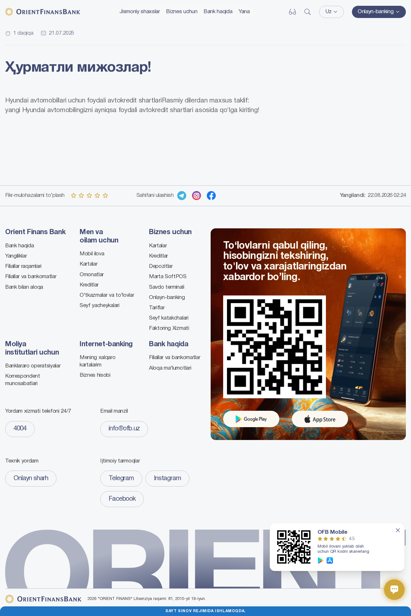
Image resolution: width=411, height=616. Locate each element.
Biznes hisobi (95, 375)
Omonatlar (92, 274)
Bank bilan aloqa (24, 287)
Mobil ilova (92, 253)
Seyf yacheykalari (99, 305)
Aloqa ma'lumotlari (170, 368)
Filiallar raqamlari (23, 266)
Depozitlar (161, 266)
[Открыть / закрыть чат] (394, 589)
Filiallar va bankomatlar (30, 276)
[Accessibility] (292, 11)
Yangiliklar (16, 256)
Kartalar (88, 264)
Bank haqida (218, 11)
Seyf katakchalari (168, 318)
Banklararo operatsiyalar (32, 366)
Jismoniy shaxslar (139, 11)
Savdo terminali (166, 287)
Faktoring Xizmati (169, 328)
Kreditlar (89, 285)
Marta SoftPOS (168, 276)
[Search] (307, 11)
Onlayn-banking (167, 297)
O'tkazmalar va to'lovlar (107, 295)
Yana (244, 11)
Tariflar (156, 307)
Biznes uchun (181, 11)
